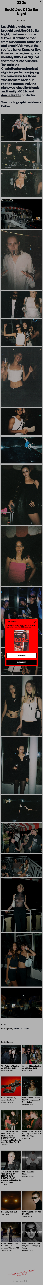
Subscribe (21, 662)
